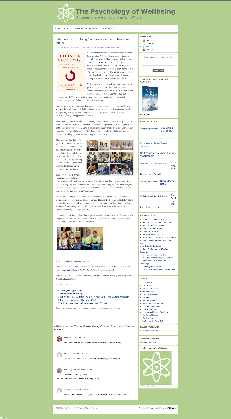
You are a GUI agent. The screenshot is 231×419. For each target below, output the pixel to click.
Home (57, 28)
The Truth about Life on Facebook (155, 255)
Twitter (148, 47)
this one (59, 146)
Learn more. (145, 114)
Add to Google (151, 44)
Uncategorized (148, 318)
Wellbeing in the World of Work (154, 321)
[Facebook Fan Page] (144, 50)
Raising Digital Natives (151, 231)
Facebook (149, 50)
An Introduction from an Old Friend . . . (156, 220)
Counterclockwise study (67, 308)
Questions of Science (150, 315)
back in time (102, 75)
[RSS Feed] (144, 41)
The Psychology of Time (71, 290)
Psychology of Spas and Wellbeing (155, 312)
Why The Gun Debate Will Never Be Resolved (159, 237)
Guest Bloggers (148, 291)
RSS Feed (149, 41)
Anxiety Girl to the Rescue (152, 246)
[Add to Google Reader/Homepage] (144, 44)
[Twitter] (144, 47)
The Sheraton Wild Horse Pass (78, 124)
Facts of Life (147, 286)
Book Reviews (91, 47)
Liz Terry (68, 369)
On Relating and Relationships (154, 303)
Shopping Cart (108, 28)
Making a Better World (151, 294)
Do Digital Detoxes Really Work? (154, 234)
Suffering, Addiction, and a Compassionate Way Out (83, 303)
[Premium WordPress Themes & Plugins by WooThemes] (172, 408)
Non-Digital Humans (150, 300)
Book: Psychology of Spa (86, 28)
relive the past (114, 308)
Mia (66, 354)
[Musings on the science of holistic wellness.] (116, 22)
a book (116, 55)
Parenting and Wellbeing (152, 306)
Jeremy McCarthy (64, 47)
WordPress (152, 408)
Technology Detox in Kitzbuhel (154, 225)
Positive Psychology (112, 47)
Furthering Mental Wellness (152, 267)
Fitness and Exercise (150, 289)
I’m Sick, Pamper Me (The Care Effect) (78, 299)
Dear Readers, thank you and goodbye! (157, 222)
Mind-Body (100, 47)
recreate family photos (99, 308)
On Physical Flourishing (71, 293)
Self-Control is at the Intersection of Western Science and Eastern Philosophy (94, 296)
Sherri (67, 338)
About (66, 28)
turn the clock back (97, 62)
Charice (67, 389)
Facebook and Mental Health (153, 228)
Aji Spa (59, 124)
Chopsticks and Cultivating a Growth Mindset (159, 258)
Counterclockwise (95, 52)
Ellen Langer (111, 59)
